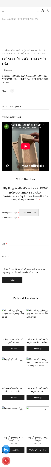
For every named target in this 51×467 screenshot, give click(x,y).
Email (5, 256)
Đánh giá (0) (15, 106)
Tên (4, 243)
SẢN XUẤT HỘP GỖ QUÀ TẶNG (13, 341)
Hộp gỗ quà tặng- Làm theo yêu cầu (13, 439)
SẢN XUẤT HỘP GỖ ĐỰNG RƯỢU (38, 390)
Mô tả (4, 106)
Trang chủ (6, 19)
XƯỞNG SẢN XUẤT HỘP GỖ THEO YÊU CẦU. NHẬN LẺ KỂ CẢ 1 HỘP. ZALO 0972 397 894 (25, 52)
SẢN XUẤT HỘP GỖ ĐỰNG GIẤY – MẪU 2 (37, 341)
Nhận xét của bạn (10, 217)
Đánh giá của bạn (10, 212)
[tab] (5, 106)
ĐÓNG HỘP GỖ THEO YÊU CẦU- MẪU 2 (13, 390)
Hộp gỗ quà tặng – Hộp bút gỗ (38, 439)
